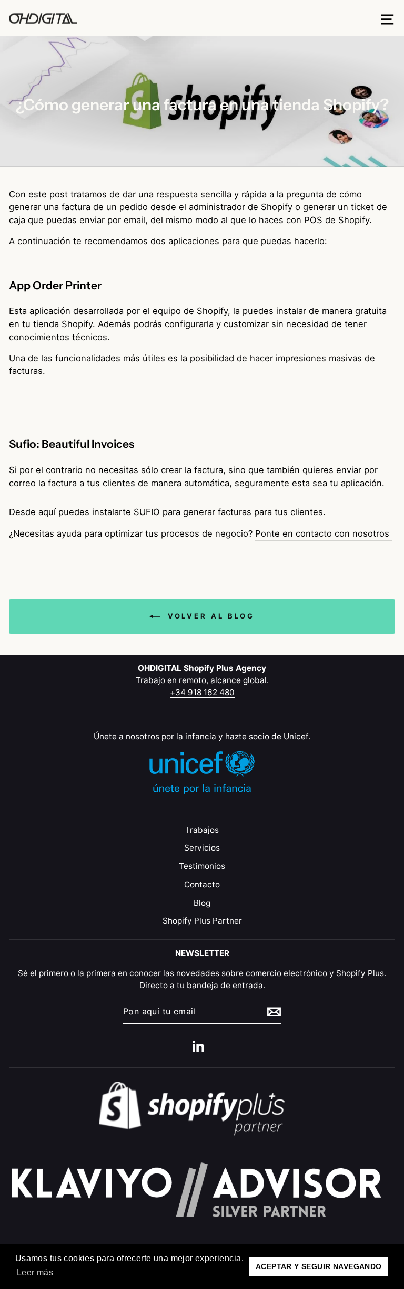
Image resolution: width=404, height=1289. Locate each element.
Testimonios (202, 866)
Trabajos (202, 830)
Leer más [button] (35, 1272)
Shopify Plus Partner (202, 921)
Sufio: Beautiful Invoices (71, 444)
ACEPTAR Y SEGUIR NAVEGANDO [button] (319, 1266)
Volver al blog (209, 616)
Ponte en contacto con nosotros (323, 533)
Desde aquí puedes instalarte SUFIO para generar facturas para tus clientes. (167, 512)
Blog (202, 903)
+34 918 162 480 (202, 692)
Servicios (202, 848)
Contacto (202, 884)
